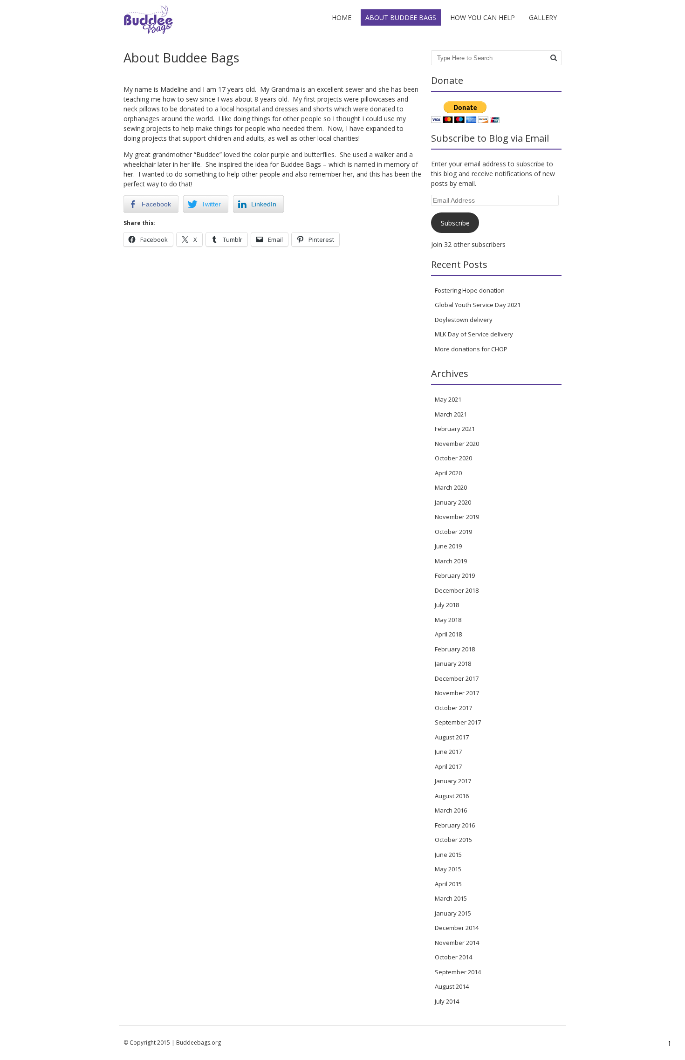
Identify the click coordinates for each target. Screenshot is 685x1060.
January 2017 (453, 781)
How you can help (482, 17)
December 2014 (457, 927)
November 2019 (457, 517)
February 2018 (455, 649)
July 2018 (447, 605)
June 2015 (448, 854)
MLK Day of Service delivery (474, 334)
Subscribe (455, 223)
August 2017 (452, 737)
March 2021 (451, 414)
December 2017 (457, 678)
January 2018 (453, 663)
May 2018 (448, 619)
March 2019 (451, 561)
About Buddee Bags (400, 17)
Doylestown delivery (464, 319)
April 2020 (448, 473)
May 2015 (448, 869)
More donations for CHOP (471, 349)
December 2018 (457, 590)
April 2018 (448, 634)
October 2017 (453, 708)
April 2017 (448, 766)
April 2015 (448, 884)
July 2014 (447, 1001)
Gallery (543, 17)
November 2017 (457, 693)
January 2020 (453, 502)
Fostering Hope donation (470, 290)
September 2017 (458, 722)
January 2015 (453, 913)
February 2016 (455, 825)
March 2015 (451, 898)
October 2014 (453, 957)
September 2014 (458, 972)
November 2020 (457, 443)
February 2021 (455, 428)
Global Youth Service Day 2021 (478, 305)
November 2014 (457, 942)
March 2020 (451, 487)
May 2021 (448, 399)
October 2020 (453, 458)
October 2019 (453, 531)
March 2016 (451, 810)
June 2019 (448, 546)
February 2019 (455, 575)
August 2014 (452, 986)
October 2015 (453, 839)
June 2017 (448, 751)
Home (341, 17)
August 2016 (452, 796)
